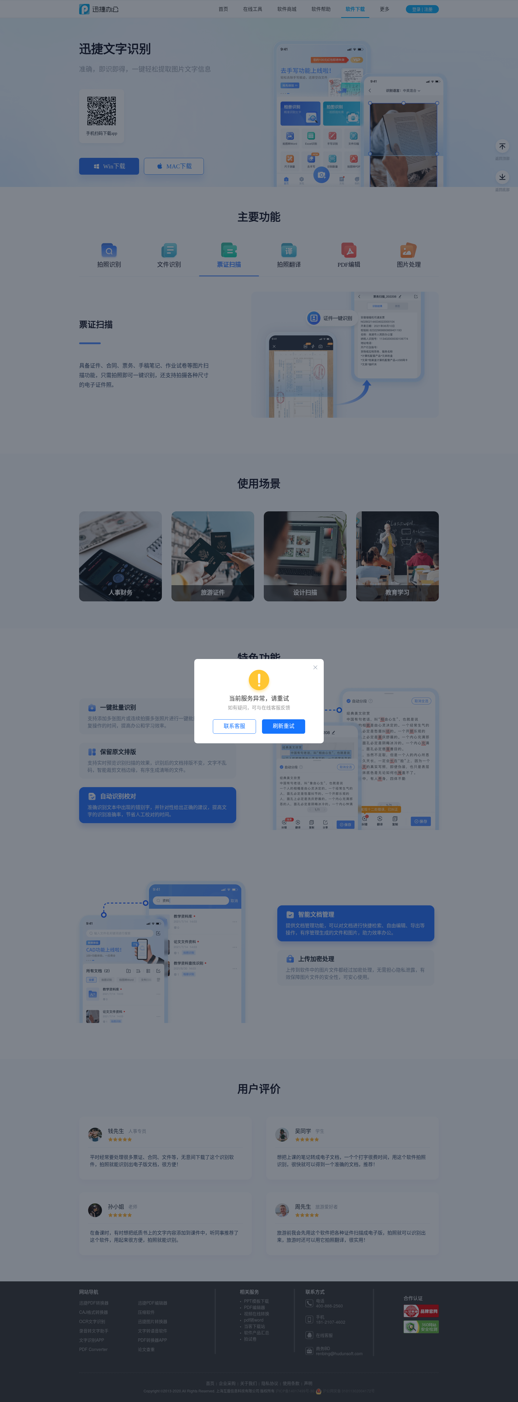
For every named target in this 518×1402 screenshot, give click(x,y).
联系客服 (234, 726)
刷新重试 (283, 726)
